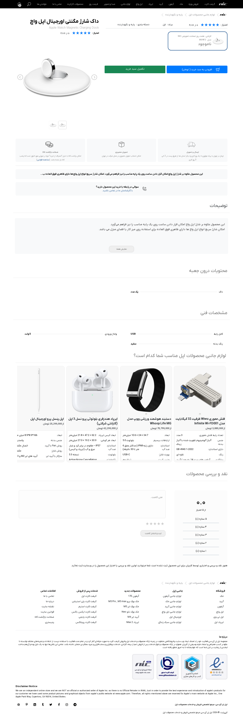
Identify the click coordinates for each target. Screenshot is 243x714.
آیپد (161, 4)
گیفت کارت (209, 4)
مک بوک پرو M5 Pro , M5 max (123, 601)
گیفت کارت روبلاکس (86, 622)
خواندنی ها (42, 4)
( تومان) (197, 69)
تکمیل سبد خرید (134, 69)
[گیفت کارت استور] (168, 667)
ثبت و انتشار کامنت (153, 533)
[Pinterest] (26, 705)
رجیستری (49, 622)
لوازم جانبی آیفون (172, 596)
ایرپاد (150, 4)
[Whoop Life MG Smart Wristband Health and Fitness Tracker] (146, 390)
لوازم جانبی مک (173, 601)
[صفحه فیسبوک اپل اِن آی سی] (59, 705)
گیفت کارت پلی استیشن (84, 601)
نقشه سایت (48, 606)
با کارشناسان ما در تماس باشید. (117, 190)
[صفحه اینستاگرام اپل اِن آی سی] (67, 705)
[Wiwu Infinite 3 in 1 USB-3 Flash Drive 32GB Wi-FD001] (200, 390)
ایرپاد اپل (219, 622)
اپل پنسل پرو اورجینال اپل (47, 419)
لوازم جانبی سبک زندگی (169, 622)
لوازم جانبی (125, 4)
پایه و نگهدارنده (174, 14)
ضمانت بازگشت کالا (44, 617)
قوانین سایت (47, 611)
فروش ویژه (193, 4)
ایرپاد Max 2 (132, 622)
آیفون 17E (133, 596)
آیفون (171, 4)
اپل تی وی (218, 617)
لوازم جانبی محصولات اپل (202, 14)
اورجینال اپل (175, 617)
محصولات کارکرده (75, 4)
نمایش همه (121, 249)
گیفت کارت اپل (88, 596)
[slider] (209, 25)
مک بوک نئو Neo (130, 611)
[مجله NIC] (143, 667)
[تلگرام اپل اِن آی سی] (75, 705)
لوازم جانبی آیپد (173, 606)
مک (181, 4)
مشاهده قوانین (43, 160)
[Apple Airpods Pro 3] (92, 390)
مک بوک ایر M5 (131, 606)
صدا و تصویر (109, 4)
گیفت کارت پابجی (87, 617)
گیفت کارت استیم (87, 606)
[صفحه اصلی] (223, 4)
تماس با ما (57, 4)
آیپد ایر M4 (133, 617)
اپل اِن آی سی (224, 15)
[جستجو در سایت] (29, 4)
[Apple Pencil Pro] (39, 390)
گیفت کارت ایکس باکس (84, 611)
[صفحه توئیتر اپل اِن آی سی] (51, 705)
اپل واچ (139, 4)
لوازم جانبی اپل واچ (171, 611)
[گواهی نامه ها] (216, 667)
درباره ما (50, 601)
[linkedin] (35, 705)
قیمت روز (93, 4)
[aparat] (19, 705)
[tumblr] (43, 705)
